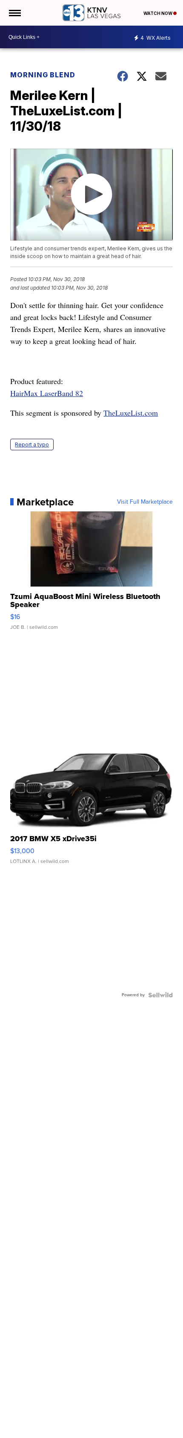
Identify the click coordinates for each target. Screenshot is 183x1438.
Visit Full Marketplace (145, 502)
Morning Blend (42, 74)
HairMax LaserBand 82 (46, 393)
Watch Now (158, 13)
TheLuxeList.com (130, 413)
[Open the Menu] (14, 12)
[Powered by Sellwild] (160, 995)
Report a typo (32, 444)
